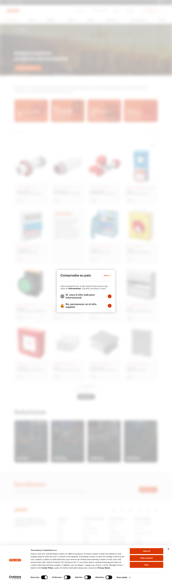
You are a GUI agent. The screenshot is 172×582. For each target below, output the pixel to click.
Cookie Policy (47, 568)
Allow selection (146, 558)
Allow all (146, 551)
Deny (146, 565)
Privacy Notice (104, 568)
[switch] (67, 577)
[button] (86, 296)
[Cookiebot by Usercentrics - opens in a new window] (15, 577)
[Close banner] (168, 549)
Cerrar (106, 275)
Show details (122, 577)
